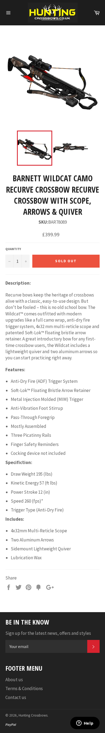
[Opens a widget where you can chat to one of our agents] (85, 723)
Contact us (15, 697)
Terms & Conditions (24, 688)
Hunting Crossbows (33, 715)
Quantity (13, 249)
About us (14, 680)
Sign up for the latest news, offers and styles (48, 633)
